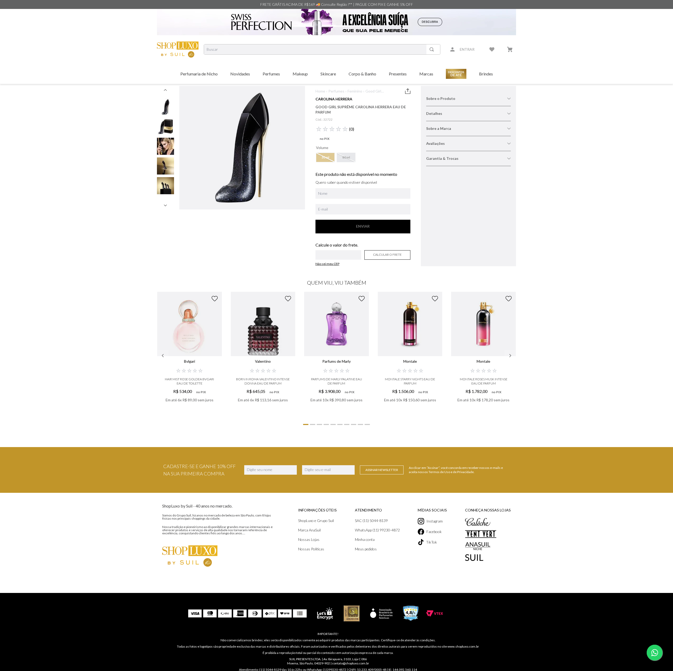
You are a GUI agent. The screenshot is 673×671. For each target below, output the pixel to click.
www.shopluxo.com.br (463, 646)
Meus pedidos (366, 549)
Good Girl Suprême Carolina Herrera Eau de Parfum (379, 91)
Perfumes (336, 91)
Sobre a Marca (438, 128)
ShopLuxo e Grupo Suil (316, 520)
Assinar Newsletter (381, 470)
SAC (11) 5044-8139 (371, 520)
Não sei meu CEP (327, 264)
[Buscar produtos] (433, 49)
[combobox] (322, 49)
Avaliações (435, 143)
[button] (325, 157)
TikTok (431, 542)
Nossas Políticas (311, 549)
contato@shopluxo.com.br (350, 663)
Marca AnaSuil (309, 530)
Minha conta (365, 539)
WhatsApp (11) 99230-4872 (377, 530)
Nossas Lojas (308, 539)
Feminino (355, 91)
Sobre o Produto (440, 98)
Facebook (434, 531)
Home (320, 91)
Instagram (434, 521)
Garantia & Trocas (442, 158)
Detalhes (434, 113)
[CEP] (338, 251)
